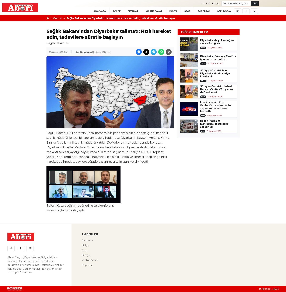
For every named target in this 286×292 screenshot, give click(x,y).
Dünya (86, 255)
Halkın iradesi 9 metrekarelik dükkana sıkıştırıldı (214, 124)
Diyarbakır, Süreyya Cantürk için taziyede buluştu (218, 58)
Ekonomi (87, 240)
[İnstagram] (237, 11)
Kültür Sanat (89, 260)
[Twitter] (254, 11)
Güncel (57, 18)
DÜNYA (173, 11)
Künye (215, 3)
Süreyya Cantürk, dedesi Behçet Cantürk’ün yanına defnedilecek (216, 89)
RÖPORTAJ (204, 11)
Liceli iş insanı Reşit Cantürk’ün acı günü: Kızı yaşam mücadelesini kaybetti (216, 107)
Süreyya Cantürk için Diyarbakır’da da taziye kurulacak (215, 73)
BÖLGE (117, 11)
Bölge (85, 245)
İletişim (206, 3)
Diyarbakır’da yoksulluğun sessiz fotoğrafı (217, 42)
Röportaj (87, 265)
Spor (187, 11)
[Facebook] (246, 11)
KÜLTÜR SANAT (154, 11)
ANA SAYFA (100, 11)
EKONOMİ (133, 11)
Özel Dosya (224, 11)
